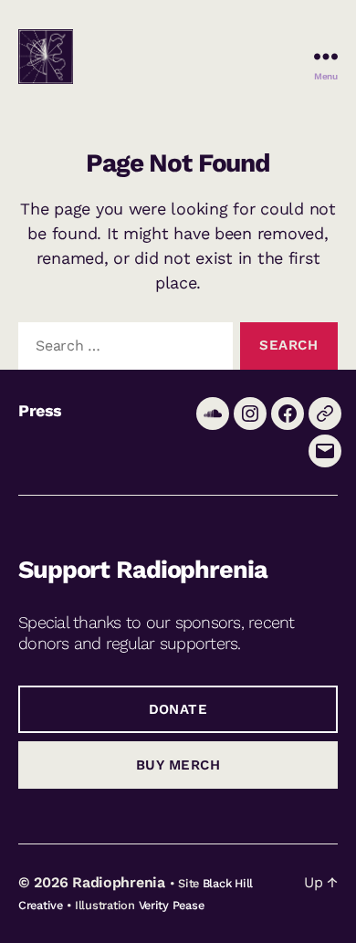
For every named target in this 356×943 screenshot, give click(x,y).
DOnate (178, 709)
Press (40, 410)
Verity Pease (171, 905)
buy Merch (178, 765)
